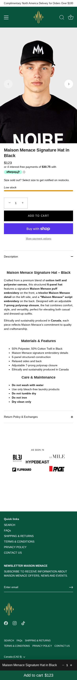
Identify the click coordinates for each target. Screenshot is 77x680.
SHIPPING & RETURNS (19, 536)
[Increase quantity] (71, 665)
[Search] (61, 18)
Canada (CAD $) (13, 656)
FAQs (7, 530)
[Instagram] (15, 623)
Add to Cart (38, 215)
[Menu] (6, 17)
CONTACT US (13, 552)
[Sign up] (71, 587)
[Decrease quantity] (63, 665)
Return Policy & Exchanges (21, 416)
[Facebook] (6, 623)
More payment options (38, 238)
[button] (8, 84)
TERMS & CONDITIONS (19, 541)
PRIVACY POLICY (15, 547)
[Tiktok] (23, 623)
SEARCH (9, 524)
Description (11, 256)
